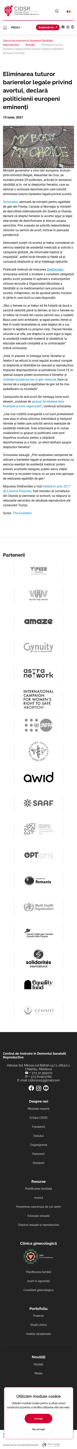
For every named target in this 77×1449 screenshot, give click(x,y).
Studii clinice (38, 1324)
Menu (15, 27)
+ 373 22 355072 (40, 1073)
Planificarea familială (38, 1188)
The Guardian (22, 513)
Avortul (38, 1197)
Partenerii (38, 1153)
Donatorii (38, 1163)
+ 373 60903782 (39, 1076)
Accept (38, 1418)
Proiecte (38, 1315)
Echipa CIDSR (38, 1117)
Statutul (38, 1135)
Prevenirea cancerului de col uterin (38, 1206)
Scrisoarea (10, 202)
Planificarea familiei (38, 1272)
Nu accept (38, 1429)
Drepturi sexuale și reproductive (38, 1224)
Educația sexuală (38, 1215)
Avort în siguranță (38, 1281)
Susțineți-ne (46, 27)
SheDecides (55, 269)
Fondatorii (38, 1126)
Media (38, 1373)
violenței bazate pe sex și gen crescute (29, 379)
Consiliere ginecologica (38, 1290)
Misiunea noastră (38, 1108)
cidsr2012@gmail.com (44, 1080)
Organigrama (38, 1144)
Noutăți (38, 1364)
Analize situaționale (38, 1333)
